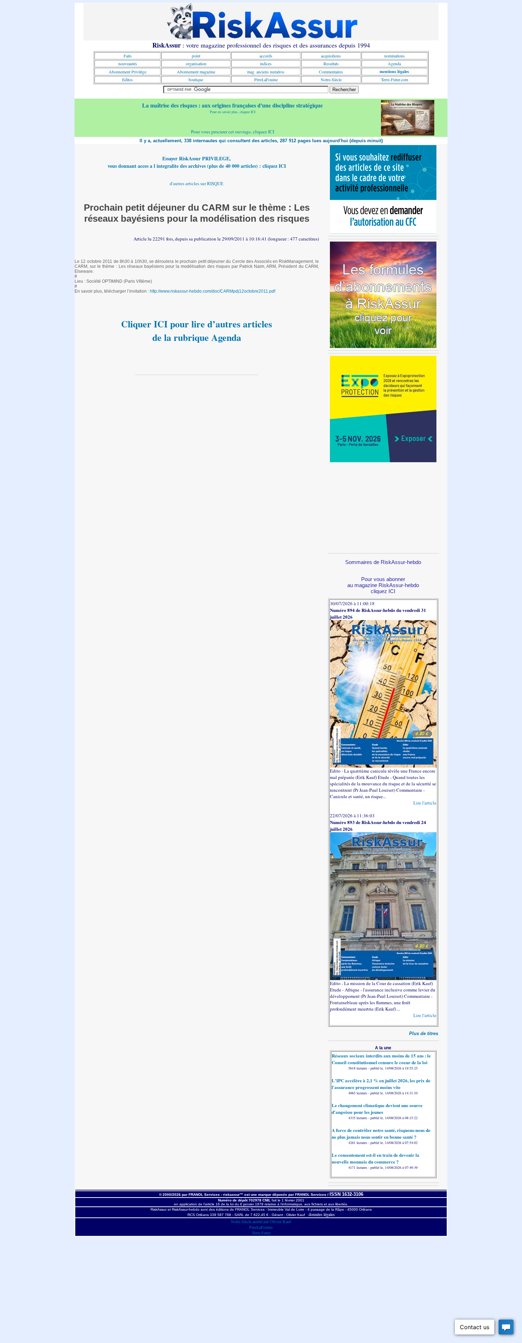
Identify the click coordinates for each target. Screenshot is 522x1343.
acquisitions (331, 56)
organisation (196, 63)
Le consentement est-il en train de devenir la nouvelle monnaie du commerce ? (375, 1158)
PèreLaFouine (266, 79)
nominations (394, 56)
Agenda (394, 63)
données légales (322, 1214)
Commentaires (331, 71)
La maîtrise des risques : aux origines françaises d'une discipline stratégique (232, 105)
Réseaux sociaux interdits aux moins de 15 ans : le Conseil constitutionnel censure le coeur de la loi (381, 1059)
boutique (196, 79)
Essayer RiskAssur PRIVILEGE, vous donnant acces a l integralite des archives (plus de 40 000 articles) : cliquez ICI (197, 162)
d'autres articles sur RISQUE (196, 183)
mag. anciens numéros (265, 71)
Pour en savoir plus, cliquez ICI (232, 111)
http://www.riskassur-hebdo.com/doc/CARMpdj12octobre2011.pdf (212, 291)
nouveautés (127, 63)
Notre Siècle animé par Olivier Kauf (261, 1221)
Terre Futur (261, 1233)
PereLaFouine (261, 1227)
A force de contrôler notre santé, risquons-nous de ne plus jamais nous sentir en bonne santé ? (381, 1133)
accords (266, 56)
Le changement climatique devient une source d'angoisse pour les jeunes (377, 1108)
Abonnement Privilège (127, 71)
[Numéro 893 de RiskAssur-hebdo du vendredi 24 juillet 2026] (383, 978)
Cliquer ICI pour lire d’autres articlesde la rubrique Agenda (196, 330)
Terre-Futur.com (394, 79)
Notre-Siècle (331, 79)
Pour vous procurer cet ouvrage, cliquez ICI (232, 131)
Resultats (331, 63)
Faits (128, 56)
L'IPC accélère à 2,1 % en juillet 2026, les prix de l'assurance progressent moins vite (381, 1083)
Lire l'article (424, 803)
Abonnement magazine (196, 71)
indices (266, 63)
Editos (127, 79)
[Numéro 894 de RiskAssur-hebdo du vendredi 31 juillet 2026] (383, 766)
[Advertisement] (383, 506)
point (196, 56)
